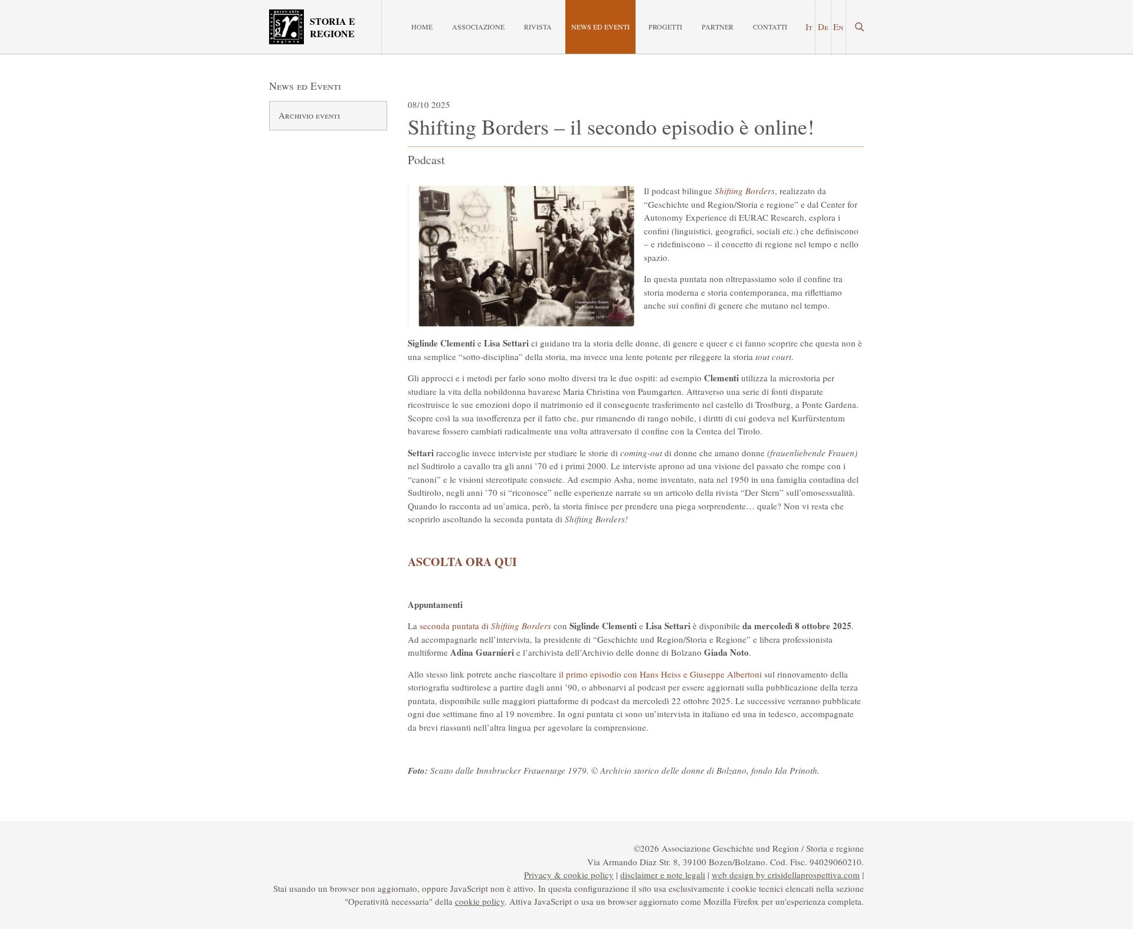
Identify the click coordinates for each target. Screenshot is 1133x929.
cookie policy (480, 901)
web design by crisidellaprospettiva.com (786, 875)
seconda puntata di (485, 626)
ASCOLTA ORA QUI (462, 561)
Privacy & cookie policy (569, 875)
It (809, 26)
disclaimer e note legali (662, 875)
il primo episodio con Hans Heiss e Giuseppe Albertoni (659, 674)
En (838, 26)
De (823, 26)
